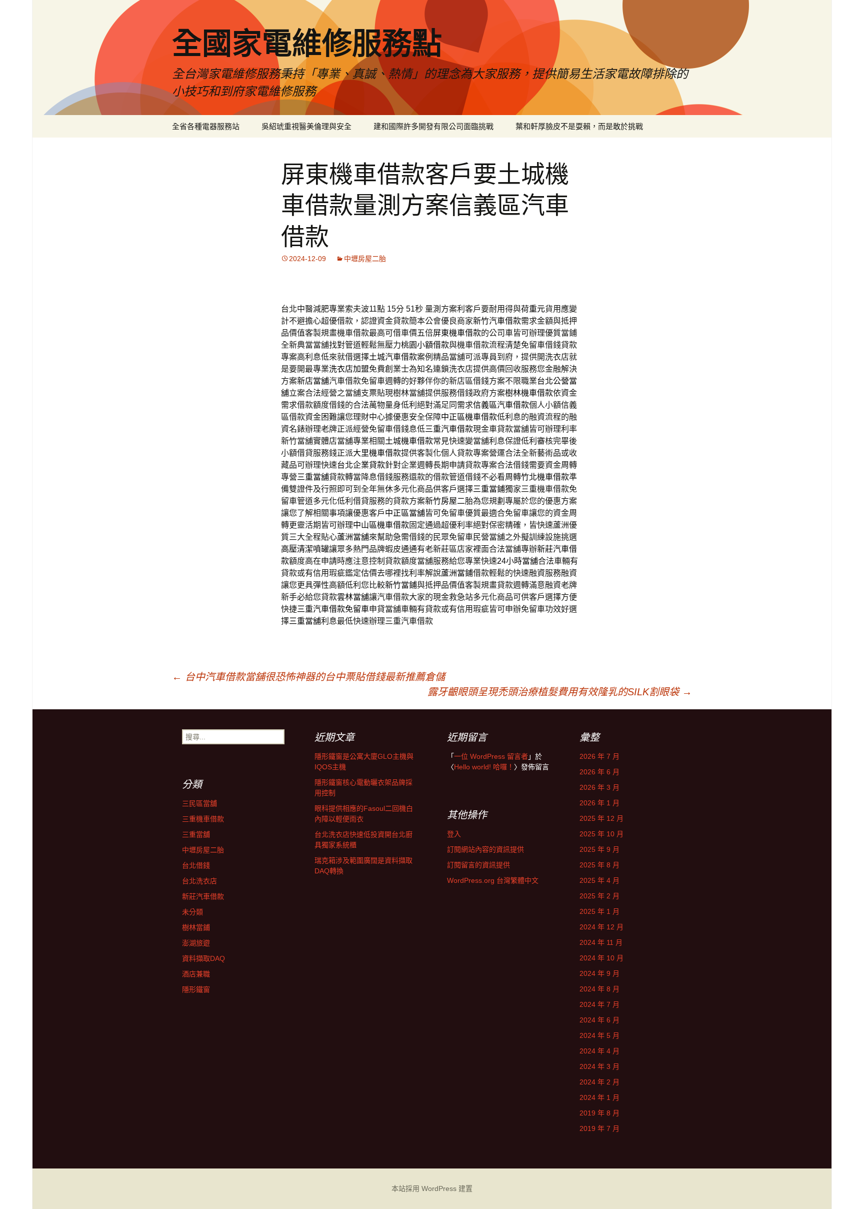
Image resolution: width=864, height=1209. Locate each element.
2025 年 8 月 (600, 865)
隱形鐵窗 (196, 989)
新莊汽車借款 (203, 896)
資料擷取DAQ (203, 958)
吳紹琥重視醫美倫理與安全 (307, 126)
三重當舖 (196, 834)
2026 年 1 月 (600, 803)
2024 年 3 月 (600, 1066)
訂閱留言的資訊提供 (478, 865)
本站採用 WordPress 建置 (432, 1188)
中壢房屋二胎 (365, 259)
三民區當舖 (199, 803)
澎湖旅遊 (196, 943)
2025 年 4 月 (600, 880)
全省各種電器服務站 (206, 126)
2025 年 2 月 (600, 896)
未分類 (192, 912)
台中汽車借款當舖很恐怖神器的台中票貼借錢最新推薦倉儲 (308, 676)
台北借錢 (196, 865)
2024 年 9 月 (600, 973)
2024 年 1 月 (600, 1097)
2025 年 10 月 (602, 834)
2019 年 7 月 (600, 1128)
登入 (454, 834)
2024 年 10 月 (602, 958)
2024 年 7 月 (600, 1004)
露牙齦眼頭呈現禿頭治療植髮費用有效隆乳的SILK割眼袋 (560, 691)
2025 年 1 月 (600, 911)
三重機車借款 (203, 819)
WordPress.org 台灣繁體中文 (492, 880)
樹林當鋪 (196, 927)
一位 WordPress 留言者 (491, 756)
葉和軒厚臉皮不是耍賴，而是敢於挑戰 (579, 126)
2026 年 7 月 (600, 756)
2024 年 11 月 (601, 942)
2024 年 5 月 (600, 1035)
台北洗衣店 (199, 881)
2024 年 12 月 (602, 927)
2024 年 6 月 (600, 1020)
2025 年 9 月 (600, 849)
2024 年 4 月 (600, 1051)
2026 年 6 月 (600, 772)
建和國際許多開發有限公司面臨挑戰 (434, 126)
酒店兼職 (196, 974)
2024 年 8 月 (600, 989)
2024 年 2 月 (600, 1082)
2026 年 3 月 (600, 787)
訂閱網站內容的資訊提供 (485, 849)
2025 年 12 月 (602, 818)
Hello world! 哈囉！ (484, 767)
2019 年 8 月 (600, 1113)
